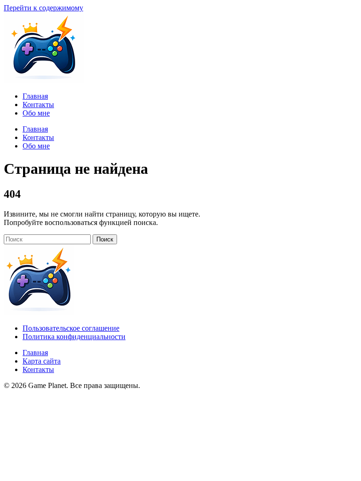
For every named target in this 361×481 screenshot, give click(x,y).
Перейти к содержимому (43, 8)
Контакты (38, 369)
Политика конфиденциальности (74, 337)
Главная (35, 353)
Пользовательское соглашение (71, 328)
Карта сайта (42, 361)
